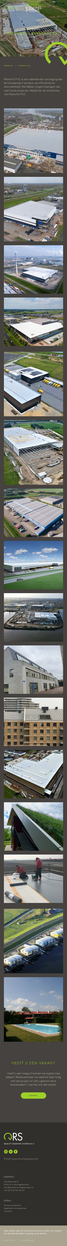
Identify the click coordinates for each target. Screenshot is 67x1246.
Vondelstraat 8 (11, 1181)
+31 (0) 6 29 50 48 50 (14, 1190)
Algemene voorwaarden (15, 1208)
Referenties (8, 66)
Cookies (8, 1211)
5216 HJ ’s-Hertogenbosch (16, 1184)
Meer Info (9, 1240)
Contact (33, 1095)
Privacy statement (12, 1205)
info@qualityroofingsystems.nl (18, 1187)
